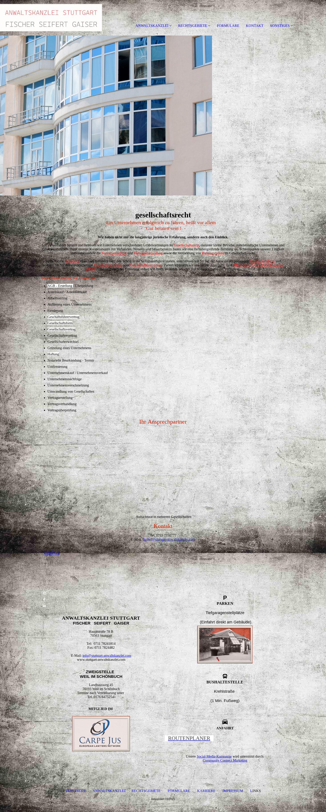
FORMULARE (228, 26)
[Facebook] (44, 599)
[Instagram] (44, 593)
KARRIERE (206, 791)
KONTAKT (254, 26)
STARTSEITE (75, 791)
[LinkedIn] (44, 606)
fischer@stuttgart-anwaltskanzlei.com (169, 539)
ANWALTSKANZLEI (152, 26)
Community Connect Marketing (225, 760)
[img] (51, 18)
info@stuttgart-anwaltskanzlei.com (106, 655)
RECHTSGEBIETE (192, 26)
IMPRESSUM (232, 791)
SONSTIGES (280, 26)
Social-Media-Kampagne (214, 756)
